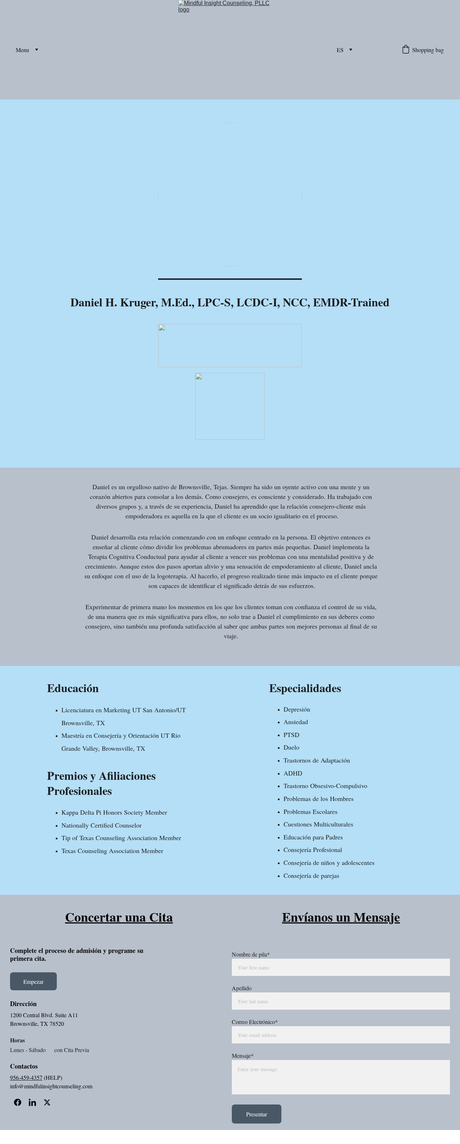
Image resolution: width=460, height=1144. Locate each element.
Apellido (242, 988)
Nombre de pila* (251, 954)
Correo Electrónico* (255, 1021)
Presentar (256, 1114)
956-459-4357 (26, 1077)
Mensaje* (243, 1055)
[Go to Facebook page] (17, 1102)
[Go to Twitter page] (47, 1102)
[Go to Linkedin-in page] (32, 1102)
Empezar (33, 981)
